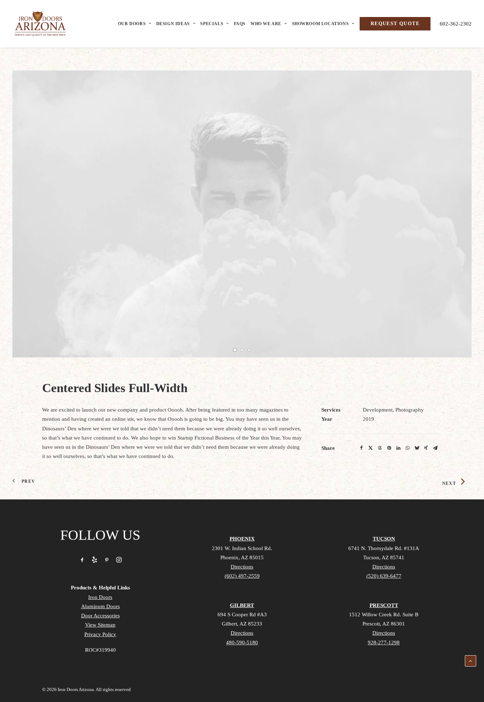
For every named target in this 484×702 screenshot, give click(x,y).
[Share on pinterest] (389, 448)
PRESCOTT (384, 605)
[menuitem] (136, 23)
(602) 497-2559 (242, 576)
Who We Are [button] (266, 23)
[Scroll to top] (470, 660)
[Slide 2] (242, 350)
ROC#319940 (100, 650)
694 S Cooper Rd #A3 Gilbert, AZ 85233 (242, 623)
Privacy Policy (100, 634)
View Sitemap (100, 625)
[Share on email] (435, 448)
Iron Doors (100, 597)
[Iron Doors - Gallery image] (242, 213)
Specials (211, 23)
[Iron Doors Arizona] (40, 24)
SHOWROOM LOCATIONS (320, 23)
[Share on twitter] (370, 448)
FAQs (240, 23)
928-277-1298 (384, 642)
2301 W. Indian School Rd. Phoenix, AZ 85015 (242, 557)
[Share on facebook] (361, 448)
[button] (82, 561)
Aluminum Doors (100, 606)
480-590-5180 (242, 642)
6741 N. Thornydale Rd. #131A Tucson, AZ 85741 (383, 557)
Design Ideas (173, 23)
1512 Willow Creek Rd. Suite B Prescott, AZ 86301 (383, 623)
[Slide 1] (234, 350)
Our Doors (132, 23)
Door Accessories (100, 615)
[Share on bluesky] (416, 448)
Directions (242, 567)
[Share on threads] (380, 448)
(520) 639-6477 (383, 576)
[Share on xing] (426, 448)
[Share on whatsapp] (407, 448)
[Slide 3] (249, 350)
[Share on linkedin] (398, 448)
